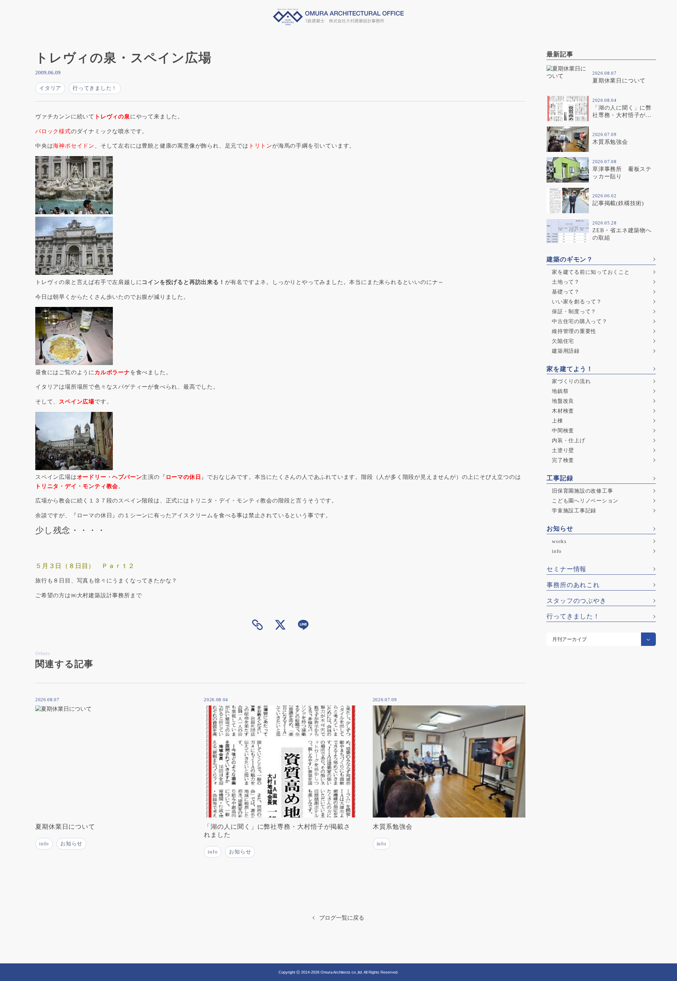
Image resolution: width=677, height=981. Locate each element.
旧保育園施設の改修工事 (582, 491)
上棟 (557, 421)
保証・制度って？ (574, 311)
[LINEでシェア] (303, 624)
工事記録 (560, 478)
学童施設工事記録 (574, 510)
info (557, 551)
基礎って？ (566, 292)
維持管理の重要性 (574, 331)
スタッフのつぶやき (576, 600)
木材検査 (563, 411)
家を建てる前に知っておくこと (591, 272)
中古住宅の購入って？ (580, 321)
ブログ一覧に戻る (341, 918)
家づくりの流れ (571, 381)
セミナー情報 (566, 569)
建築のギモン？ (570, 259)
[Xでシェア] (280, 624)
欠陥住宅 (563, 341)
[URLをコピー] (257, 624)
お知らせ (560, 528)
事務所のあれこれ (573, 584)
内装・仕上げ (568, 440)
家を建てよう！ (570, 368)
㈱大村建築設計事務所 (100, 595)
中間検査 (563, 430)
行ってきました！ (573, 616)
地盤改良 (563, 401)
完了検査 (563, 460)
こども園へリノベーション (585, 501)
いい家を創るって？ (577, 301)
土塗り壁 (563, 450)
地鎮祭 (560, 391)
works (559, 541)
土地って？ (566, 282)
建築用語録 (566, 351)
